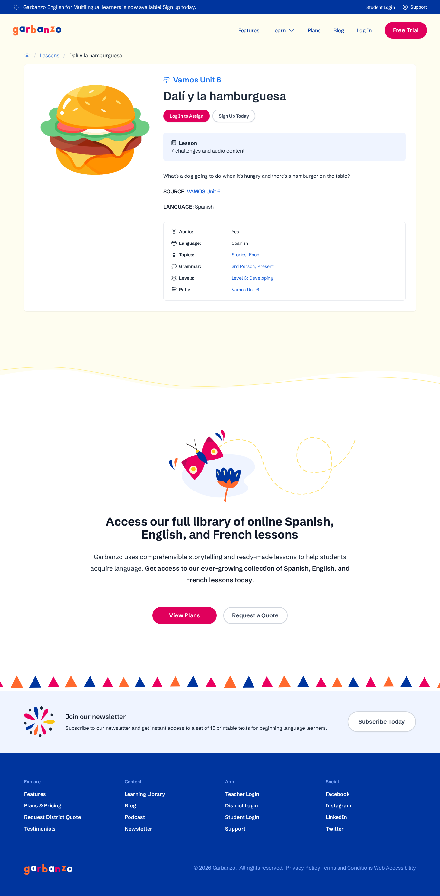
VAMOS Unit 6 (204, 191)
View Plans (184, 615)
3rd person (243, 266)
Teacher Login (242, 794)
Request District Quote (52, 817)
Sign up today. (179, 7)
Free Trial (406, 30)
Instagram (338, 805)
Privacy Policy (303, 867)
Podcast (135, 817)
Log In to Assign (190, 117)
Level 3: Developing (252, 278)
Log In (364, 30)
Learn (279, 30)
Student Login (380, 7)
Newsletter (138, 828)
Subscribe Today (382, 721)
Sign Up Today (234, 116)
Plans (314, 30)
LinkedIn (336, 817)
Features (248, 30)
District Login (241, 805)
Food (254, 255)
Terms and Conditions (347, 867)
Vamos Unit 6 (245, 289)
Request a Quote (255, 615)
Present (265, 266)
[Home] (37, 30)
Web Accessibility (395, 867)
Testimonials (40, 828)
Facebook (337, 794)
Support (235, 828)
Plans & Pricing (42, 805)
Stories (239, 255)
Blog (338, 30)
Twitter (335, 828)
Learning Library (145, 794)
